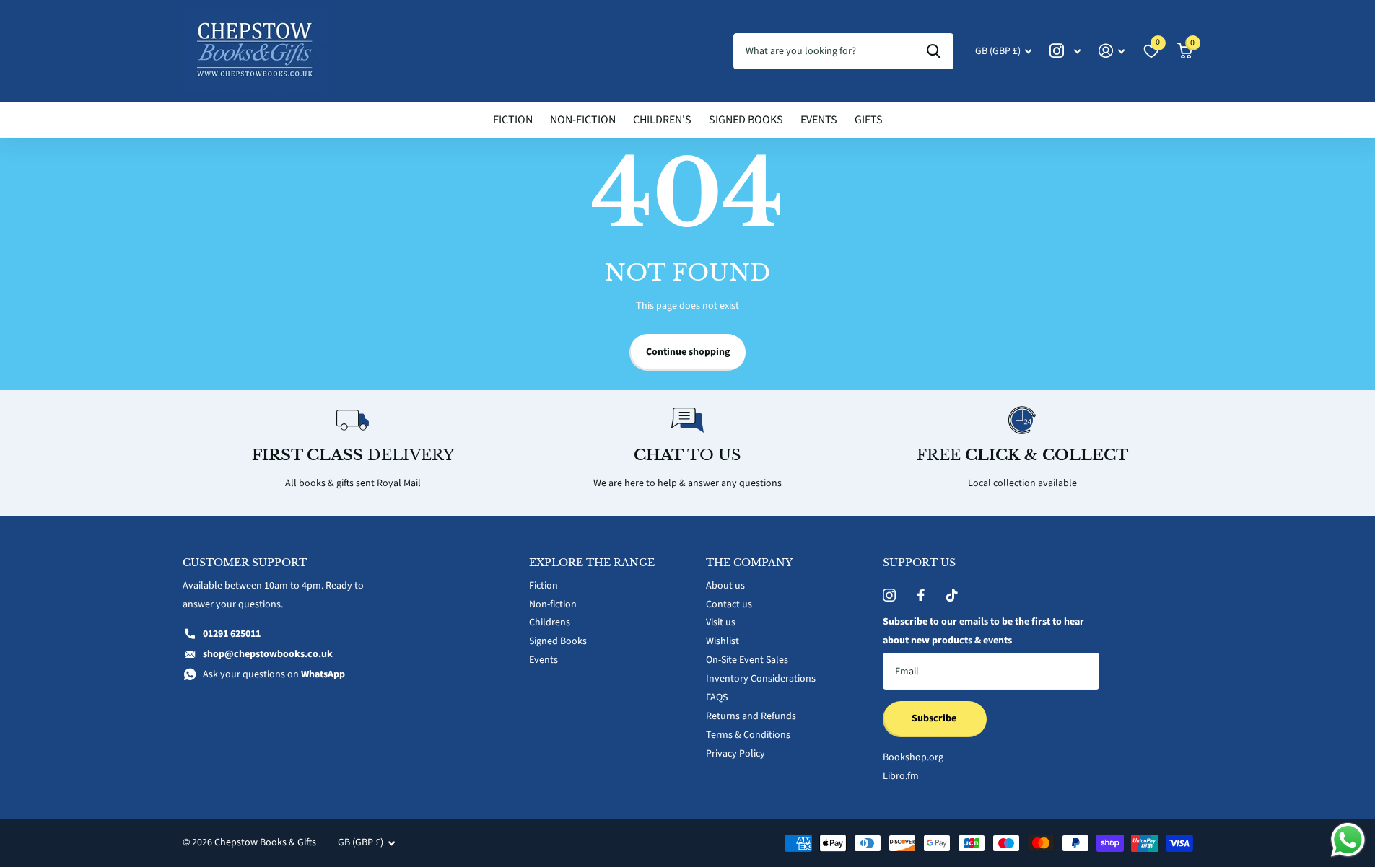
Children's (662, 120)
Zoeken (933, 51)
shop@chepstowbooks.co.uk (268, 654)
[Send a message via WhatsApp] (1348, 840)
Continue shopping (688, 352)
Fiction (513, 120)
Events (818, 120)
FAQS (717, 697)
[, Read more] (1065, 51)
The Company (749, 562)
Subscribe (935, 718)
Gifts (869, 120)
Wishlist (722, 641)
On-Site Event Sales (747, 660)
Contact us (729, 604)
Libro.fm (901, 776)
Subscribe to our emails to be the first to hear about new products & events (983, 631)
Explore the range (592, 562)
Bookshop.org (913, 757)
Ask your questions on (274, 674)
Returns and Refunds (751, 716)
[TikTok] (952, 595)
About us (725, 585)
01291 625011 (232, 634)
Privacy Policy (735, 754)
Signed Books (746, 120)
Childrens (549, 622)
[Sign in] (1112, 51)
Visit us (720, 622)
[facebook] (921, 595)
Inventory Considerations (761, 679)
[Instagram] (889, 595)
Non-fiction (583, 120)
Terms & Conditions (748, 735)
